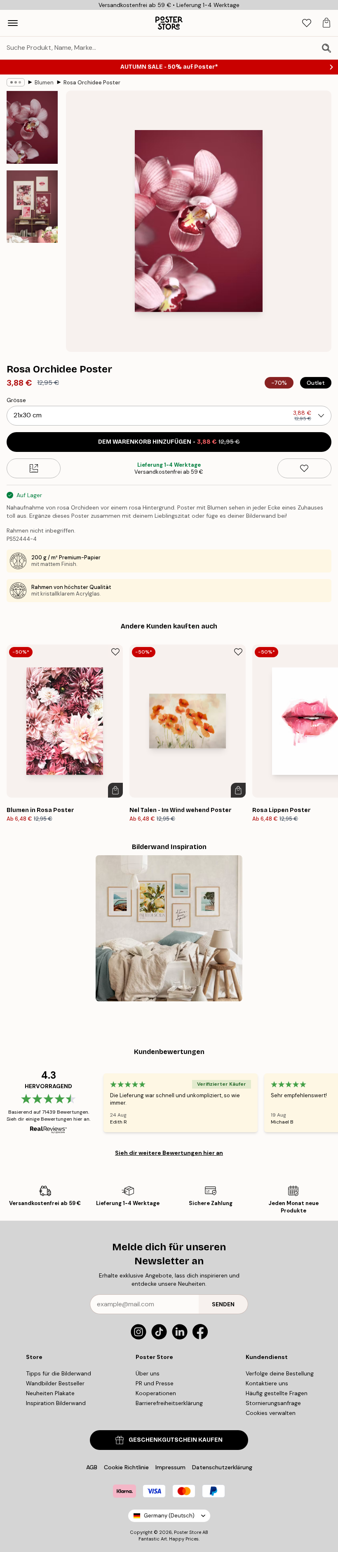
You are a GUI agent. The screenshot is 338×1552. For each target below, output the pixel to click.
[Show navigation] (12, 23)
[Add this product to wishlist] (304, 468)
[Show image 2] (32, 206)
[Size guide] (34, 468)
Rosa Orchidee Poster (91, 82)
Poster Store (187, 1532)
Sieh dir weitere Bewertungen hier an (169, 1152)
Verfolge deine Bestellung (280, 1373)
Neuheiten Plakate (50, 1393)
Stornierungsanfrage (273, 1403)
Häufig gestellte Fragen (276, 1393)
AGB (91, 1467)
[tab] (307, 23)
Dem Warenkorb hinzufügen (169, 441)
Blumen (44, 82)
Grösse (16, 400)
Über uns (148, 1373)
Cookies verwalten (271, 1413)
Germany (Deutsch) (169, 1515)
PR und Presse (155, 1383)
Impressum (170, 1467)
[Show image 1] (32, 127)
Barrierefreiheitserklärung (169, 1403)
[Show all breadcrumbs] (16, 82)
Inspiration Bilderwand (56, 1403)
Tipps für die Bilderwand (58, 1373)
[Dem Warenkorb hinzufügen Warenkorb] (115, 790)
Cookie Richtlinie (126, 1467)
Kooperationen (156, 1393)
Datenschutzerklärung (222, 1467)
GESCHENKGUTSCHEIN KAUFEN (176, 1439)
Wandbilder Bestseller (55, 1383)
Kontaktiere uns (267, 1383)
